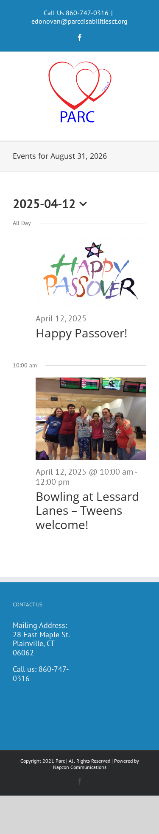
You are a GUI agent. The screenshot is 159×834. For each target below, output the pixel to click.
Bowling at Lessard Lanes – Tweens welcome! (87, 510)
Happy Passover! (81, 333)
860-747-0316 (41, 673)
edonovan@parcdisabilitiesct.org (79, 21)
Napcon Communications (79, 767)
